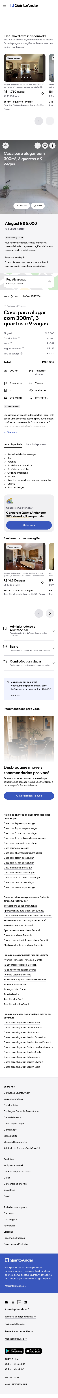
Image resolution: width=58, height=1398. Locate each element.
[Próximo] (50, 121)
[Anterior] (38, 121)
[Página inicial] (24, 5)
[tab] (13, 445)
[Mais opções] (52, 145)
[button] (29, 631)
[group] (24, 83)
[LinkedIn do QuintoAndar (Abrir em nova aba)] (25, 1302)
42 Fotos (23, 206)
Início (6, 296)
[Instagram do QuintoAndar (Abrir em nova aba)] (13, 1302)
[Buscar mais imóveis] (5, 145)
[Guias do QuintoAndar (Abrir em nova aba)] (19, 1302)
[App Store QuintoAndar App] (33, 1351)
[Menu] (4, 5)
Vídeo (39, 206)
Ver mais (12, 432)
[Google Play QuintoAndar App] (14, 1351)
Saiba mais (29, 525)
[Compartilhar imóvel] (37, 145)
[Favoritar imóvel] (45, 145)
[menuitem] (9, 296)
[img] (24, 68)
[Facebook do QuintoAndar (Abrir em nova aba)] (7, 1302)
